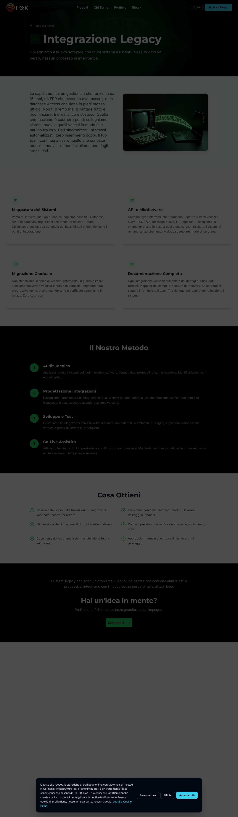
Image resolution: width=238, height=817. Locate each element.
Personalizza (148, 795)
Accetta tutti (187, 795)
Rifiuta (168, 795)
